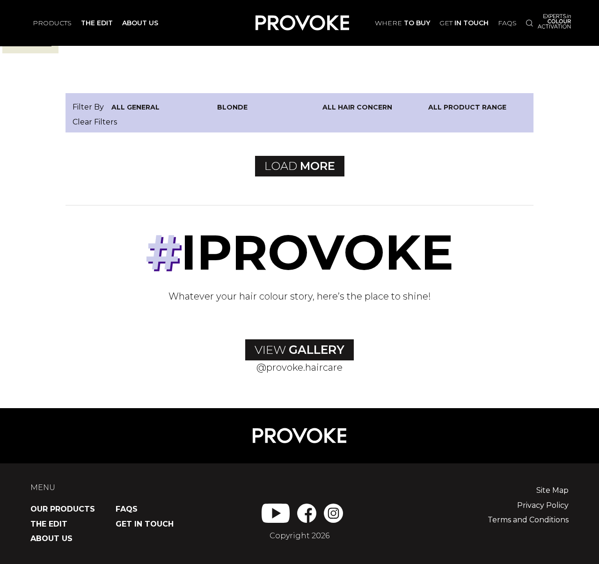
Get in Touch (145, 524)
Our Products (62, 509)
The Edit (48, 524)
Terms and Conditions (528, 519)
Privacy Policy (543, 505)
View (299, 350)
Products (52, 23)
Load (299, 166)
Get (464, 23)
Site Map (552, 490)
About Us (51, 538)
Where (402, 23)
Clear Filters (95, 121)
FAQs (507, 23)
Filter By (88, 107)
